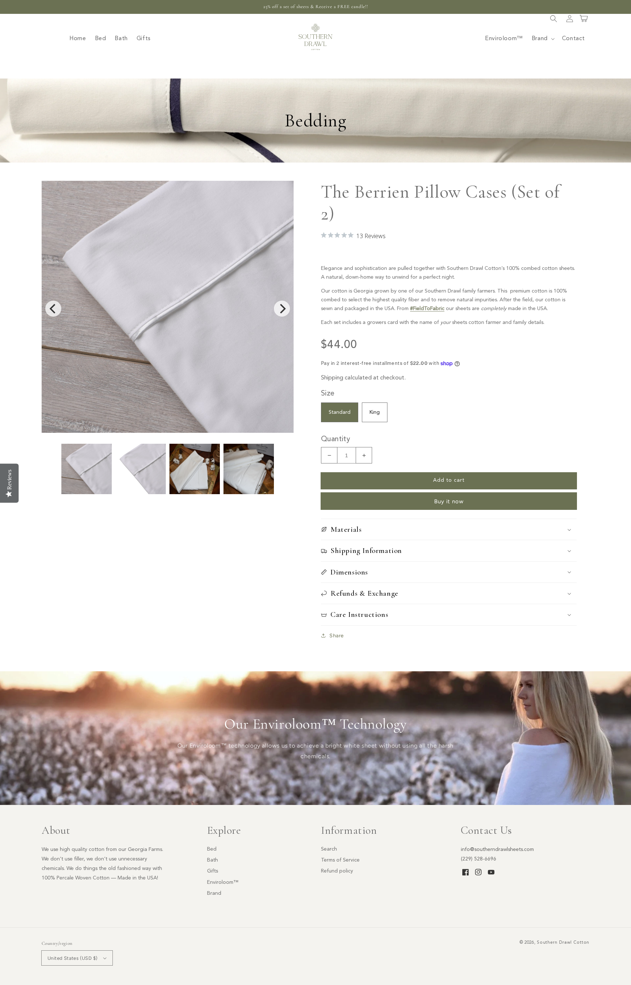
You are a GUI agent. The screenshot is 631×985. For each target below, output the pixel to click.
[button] (554, 19)
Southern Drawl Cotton (563, 942)
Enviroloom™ (222, 882)
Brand (214, 893)
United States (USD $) (72, 958)
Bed (212, 849)
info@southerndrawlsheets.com (497, 849)
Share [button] (336, 636)
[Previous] (53, 309)
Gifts (212, 871)
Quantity (335, 439)
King (375, 412)
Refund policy (337, 871)
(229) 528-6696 (478, 859)
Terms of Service (340, 860)
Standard (340, 412)
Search (329, 849)
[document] (168, 308)
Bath (212, 860)
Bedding (315, 120)
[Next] (282, 309)
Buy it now (449, 501)
